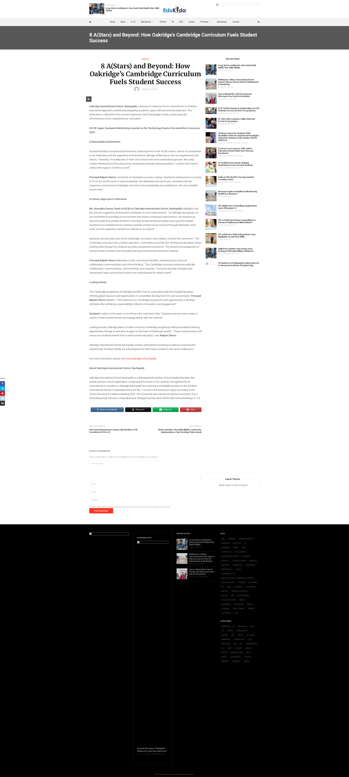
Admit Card (237, 543)
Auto (252, 626)
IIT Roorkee (253, 582)
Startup (224, 657)
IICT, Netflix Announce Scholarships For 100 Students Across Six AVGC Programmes (238, 109)
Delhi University (240, 552)
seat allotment (238, 608)
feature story (231, 143)
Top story (228, 70)
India (229, 587)
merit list (224, 591)
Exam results (250, 565)
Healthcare (222, 196)
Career (192, 22)
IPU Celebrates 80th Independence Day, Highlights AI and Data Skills (237, 235)
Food (250, 639)
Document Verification (229, 556)
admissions (225, 543)
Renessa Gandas (143, 754)
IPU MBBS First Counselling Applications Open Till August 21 (237, 207)
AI (173, 22)
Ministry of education (240, 591)
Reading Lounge (237, 652)
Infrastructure (251, 644)
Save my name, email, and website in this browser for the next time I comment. (131, 507)
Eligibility (225, 560)
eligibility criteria (239, 560)
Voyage (246, 661)
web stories (222, 22)
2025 (223, 539)
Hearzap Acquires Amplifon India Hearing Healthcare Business (237, 192)
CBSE (243, 547)
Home (112, 22)
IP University (250, 587)
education (246, 556)
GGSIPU (238, 569)
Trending (145, 59)
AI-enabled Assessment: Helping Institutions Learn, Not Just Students (235, 164)
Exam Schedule (226, 569)
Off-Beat (204, 22)
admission (232, 539)
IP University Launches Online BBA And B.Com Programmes (236, 120)
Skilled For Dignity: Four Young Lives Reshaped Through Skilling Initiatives (236, 250)
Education (222, 87)
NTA (232, 595)
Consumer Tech (242, 631)
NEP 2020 (224, 595)
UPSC (236, 613)
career (235, 547)
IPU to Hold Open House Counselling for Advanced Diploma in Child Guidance (237, 221)
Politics (224, 652)
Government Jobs (228, 573)
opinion (221, 70)
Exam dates (225, 565)
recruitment (226, 604)
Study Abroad (226, 613)
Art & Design (242, 626)
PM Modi (242, 600)
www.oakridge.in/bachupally (141, 358)
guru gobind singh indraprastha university (237, 578)
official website (243, 595)
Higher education (228, 582)
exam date (253, 560)
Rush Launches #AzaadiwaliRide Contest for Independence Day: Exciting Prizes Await (179, 430)
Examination (237, 565)
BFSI (219, 254)
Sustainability (227, 254)
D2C (181, 22)
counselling (226, 552)
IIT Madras (242, 582)
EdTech (163, 22)
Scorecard (225, 608)
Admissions (146, 22)
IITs (219, 268)
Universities (231, 124)
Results (249, 604)
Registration (238, 604)
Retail (248, 652)
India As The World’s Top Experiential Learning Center (236, 178)
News (123, 22)
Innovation (238, 587)
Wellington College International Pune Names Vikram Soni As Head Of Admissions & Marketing (238, 82)
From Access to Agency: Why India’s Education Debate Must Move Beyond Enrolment (235, 150)
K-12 (133, 22)
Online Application (228, 600)
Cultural (224, 635)
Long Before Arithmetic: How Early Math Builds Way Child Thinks (132, 9)
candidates (225, 547)
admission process (246, 539)
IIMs (235, 644)
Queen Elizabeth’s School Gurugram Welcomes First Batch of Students (235, 95)
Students (251, 608)
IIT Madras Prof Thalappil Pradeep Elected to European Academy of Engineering (238, 264)
